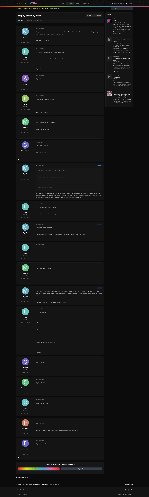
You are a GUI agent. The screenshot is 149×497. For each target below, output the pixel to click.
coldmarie (115, 88)
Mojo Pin (23, 20)
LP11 (114, 18)
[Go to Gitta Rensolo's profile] (25, 145)
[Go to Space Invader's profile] (25, 382)
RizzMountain (116, 22)
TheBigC (115, 43)
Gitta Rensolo (25, 151)
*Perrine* (25, 429)
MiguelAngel (116, 71)
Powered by (123, 494)
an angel (25, 84)
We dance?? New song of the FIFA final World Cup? (121, 95)
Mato (114, 78)
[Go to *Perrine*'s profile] (25, 423)
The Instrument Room (118, 37)
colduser (25, 367)
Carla (25, 408)
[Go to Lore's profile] (25, 51)
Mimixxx (25, 127)
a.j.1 (114, 61)
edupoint (115, 105)
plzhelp (114, 52)
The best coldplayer (117, 97)
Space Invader (25, 388)
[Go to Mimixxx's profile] (25, 122)
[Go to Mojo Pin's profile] (19, 21)
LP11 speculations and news (121, 21)
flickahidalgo (25, 449)
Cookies (25, 494)
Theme (19, 494)
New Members (116, 56)
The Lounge (40, 20)
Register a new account (38, 469)
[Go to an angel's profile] (25, 78)
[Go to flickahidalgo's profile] (25, 443)
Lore (25, 57)
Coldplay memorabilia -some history (121, 59)
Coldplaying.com (117, 75)
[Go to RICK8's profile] (25, 98)
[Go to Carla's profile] (25, 402)
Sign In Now (81, 469)
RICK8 (25, 104)
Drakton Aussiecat (117, 31)
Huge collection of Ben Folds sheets (121, 40)
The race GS (116, 77)
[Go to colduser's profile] (25, 362)
